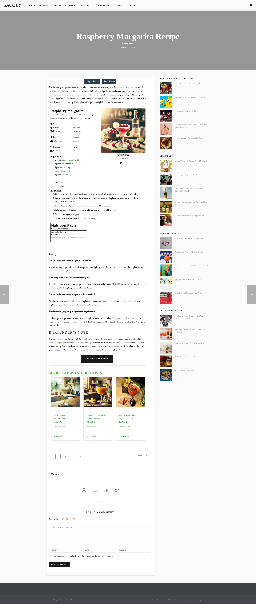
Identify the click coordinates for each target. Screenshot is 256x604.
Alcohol (86, 5)
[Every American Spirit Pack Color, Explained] (166, 270)
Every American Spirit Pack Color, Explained (191, 265)
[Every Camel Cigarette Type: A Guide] (166, 257)
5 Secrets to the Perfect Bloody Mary (188, 83)
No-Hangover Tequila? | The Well (187, 174)
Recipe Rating (55, 519)
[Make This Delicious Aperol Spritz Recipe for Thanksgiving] (166, 334)
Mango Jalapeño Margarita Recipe (97, 419)
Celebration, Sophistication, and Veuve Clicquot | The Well (189, 189)
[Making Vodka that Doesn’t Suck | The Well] (166, 166)
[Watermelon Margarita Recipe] (130, 392)
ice (56, 178)
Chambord (65, 171)
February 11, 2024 (124, 426)
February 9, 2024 (128, 47)
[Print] (84, 489)
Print (124, 162)
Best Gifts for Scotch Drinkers (186, 357)
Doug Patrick (129, 43)
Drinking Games (64, 5)
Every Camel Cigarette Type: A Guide (189, 252)
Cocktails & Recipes (174, 600)
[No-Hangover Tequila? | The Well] (166, 179)
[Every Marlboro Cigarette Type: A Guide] (166, 243)
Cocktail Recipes (37, 5)
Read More (59, 436)
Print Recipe (109, 81)
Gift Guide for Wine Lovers (185, 370)
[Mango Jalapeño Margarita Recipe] (98, 392)
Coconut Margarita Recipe (61, 419)
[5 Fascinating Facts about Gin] (166, 116)
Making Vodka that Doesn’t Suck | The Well (191, 161)
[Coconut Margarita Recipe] (65, 392)
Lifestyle (208, 600)
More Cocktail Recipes (75, 373)
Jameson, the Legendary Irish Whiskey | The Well (191, 203)
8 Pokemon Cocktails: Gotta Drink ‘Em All (191, 97)
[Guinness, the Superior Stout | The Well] (166, 220)
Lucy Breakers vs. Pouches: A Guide (188, 279)
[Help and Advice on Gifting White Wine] (166, 348)
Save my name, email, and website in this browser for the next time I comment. (83, 556)
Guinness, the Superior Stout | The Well (189, 215)
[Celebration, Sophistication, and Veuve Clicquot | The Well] (166, 193)
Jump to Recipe (92, 81)
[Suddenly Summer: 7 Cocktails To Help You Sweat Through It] (166, 129)
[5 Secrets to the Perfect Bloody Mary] (166, 88)
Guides (119, 5)
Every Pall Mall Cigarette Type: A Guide (189, 293)
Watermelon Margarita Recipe (127, 419)
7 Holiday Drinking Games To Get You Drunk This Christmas (189, 317)
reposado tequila (68, 159)
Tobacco (103, 5)
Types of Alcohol (158, 600)
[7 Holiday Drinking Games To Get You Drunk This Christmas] (166, 320)
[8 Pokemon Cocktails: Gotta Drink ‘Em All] (166, 102)
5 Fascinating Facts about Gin (185, 111)
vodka (75, 267)
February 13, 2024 (59, 426)
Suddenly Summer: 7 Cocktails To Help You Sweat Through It (191, 126)
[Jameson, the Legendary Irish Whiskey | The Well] (166, 207)
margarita (55, 474)
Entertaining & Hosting (193, 600)
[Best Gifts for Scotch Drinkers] (166, 361)
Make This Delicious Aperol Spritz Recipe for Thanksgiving (190, 331)
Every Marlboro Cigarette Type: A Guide (189, 238)
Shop (133, 5)
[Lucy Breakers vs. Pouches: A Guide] (166, 284)
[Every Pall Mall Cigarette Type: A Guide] (166, 298)
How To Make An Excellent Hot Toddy (189, 138)
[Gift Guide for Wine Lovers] (166, 375)
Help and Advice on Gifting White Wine (189, 343)
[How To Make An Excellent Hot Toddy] (166, 143)
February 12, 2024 (92, 426)
